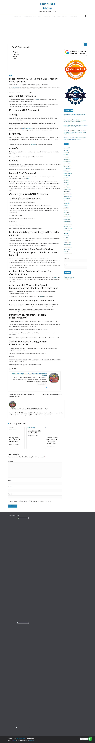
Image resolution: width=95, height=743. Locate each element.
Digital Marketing (29, 16)
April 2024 (66, 212)
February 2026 (67, 161)
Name (10, 480)
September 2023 (68, 228)
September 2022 (68, 247)
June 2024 (66, 207)
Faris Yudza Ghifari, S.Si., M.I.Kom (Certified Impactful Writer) (22, 84)
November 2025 (67, 168)
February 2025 (67, 189)
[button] (22, 16)
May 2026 (66, 154)
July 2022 (66, 251)
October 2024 (67, 198)
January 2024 (67, 219)
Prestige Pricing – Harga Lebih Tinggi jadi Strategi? (15, 439)
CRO (10, 75)
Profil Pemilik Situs (62, 16)
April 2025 (66, 184)
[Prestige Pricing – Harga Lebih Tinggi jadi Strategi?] (16, 427)
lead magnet (33, 144)
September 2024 (68, 201)
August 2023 (67, 231)
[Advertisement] (47, 32)
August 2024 (67, 203)
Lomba (53, 16)
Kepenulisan (17, 16)
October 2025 (67, 171)
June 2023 (66, 235)
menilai (38, 99)
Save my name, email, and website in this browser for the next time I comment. (30, 501)
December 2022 (67, 244)
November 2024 (67, 196)
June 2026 (66, 152)
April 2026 (66, 157)
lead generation (16, 87)
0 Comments (45, 84)
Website (10, 494)
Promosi (47, 16)
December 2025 (67, 166)
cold (23, 128)
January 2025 (67, 191)
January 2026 (67, 164)
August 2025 (67, 175)
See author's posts (41, 384)
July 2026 (66, 150)
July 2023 (66, 233)
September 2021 (68, 254)
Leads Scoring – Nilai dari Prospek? (51, 394)
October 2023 (67, 226)
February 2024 (67, 217)
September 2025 (68, 173)
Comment (11, 461)
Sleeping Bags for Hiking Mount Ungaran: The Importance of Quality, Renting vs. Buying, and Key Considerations (75, 132)
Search (85, 44)
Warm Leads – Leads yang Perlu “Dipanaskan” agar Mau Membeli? (22, 395)
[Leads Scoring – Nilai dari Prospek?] (31, 427)
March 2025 (66, 187)
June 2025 (66, 180)
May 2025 (66, 182)
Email (10, 487)
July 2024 (66, 205)
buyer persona (20, 311)
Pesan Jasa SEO (73, 16)
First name (66, 258)
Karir (39, 16)
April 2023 (66, 240)
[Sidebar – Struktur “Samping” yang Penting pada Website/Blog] (53, 427)
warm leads (28, 128)
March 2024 (66, 214)
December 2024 (67, 194)
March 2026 (66, 159)
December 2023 (67, 221)
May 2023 (66, 237)
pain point (55, 277)
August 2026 (67, 147)
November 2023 (67, 224)
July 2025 (66, 177)
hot (28, 178)
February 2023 (67, 242)
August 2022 (67, 249)
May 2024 (66, 210)
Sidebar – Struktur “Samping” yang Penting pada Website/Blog (52, 440)
